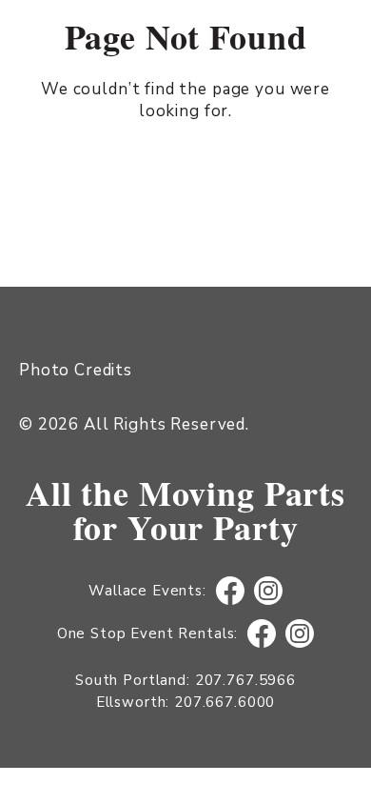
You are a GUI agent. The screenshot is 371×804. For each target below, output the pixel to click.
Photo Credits (75, 370)
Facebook (230, 591)
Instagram (268, 591)
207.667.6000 (224, 702)
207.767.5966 (245, 680)
